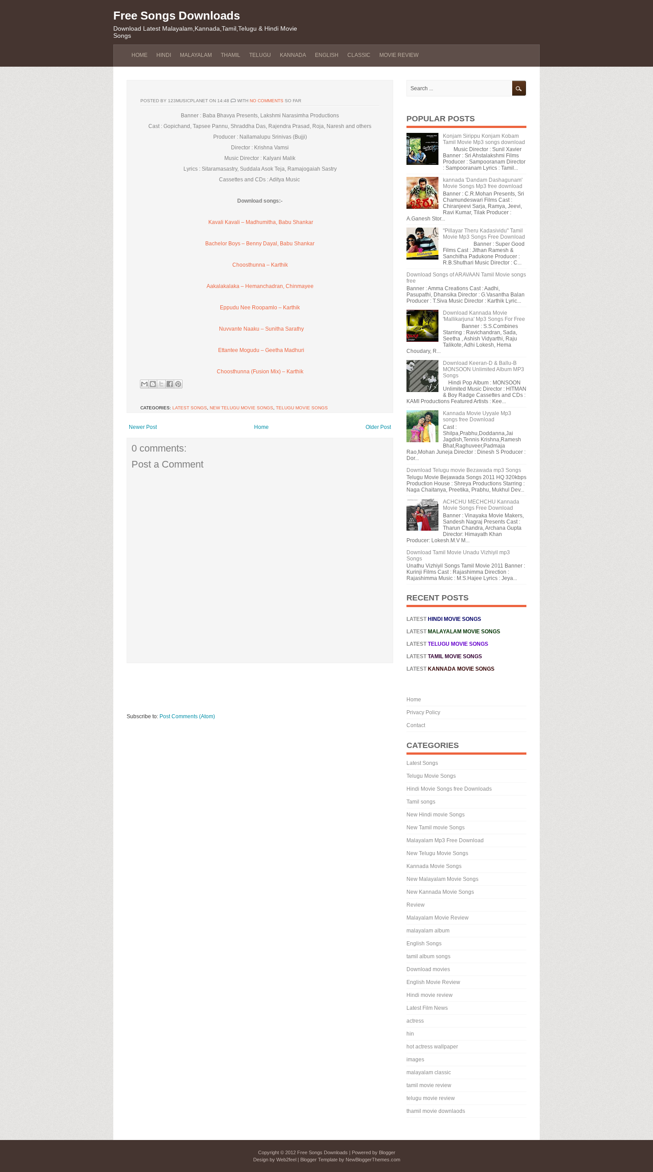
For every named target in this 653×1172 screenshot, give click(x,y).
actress (415, 1021)
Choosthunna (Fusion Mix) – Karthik (260, 371)
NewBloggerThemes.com (373, 1159)
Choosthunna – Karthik (260, 265)
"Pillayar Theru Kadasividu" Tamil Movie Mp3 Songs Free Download (484, 234)
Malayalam (196, 55)
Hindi (163, 55)
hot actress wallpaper (432, 1047)
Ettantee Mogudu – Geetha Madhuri (261, 350)
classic (358, 55)
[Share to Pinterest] (178, 384)
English (326, 55)
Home (139, 55)
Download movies (428, 969)
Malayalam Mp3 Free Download (445, 840)
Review (415, 905)
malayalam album (428, 931)
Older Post (378, 427)
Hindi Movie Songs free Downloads (449, 789)
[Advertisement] (288, 692)
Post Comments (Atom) (187, 716)
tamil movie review (428, 1085)
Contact (415, 725)
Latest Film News (427, 1008)
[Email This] (144, 384)
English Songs (424, 943)
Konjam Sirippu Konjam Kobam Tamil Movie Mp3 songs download (484, 139)
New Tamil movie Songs (435, 827)
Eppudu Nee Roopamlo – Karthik (260, 307)
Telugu (260, 55)
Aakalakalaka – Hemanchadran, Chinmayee (260, 286)
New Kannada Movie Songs (440, 892)
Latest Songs (189, 407)
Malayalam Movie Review (437, 918)
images (415, 1059)
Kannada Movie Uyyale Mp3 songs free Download (477, 416)
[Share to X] (161, 384)
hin (410, 1034)
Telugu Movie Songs (302, 407)
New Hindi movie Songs (435, 815)
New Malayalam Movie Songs (442, 879)
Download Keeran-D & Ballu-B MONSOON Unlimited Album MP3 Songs (483, 369)
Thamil (230, 55)
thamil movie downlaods (435, 1111)
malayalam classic (428, 1072)
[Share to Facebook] (169, 384)
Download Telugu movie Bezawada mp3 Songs (463, 470)
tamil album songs (428, 956)
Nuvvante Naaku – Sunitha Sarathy (261, 329)
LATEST (447, 644)
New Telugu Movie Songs (241, 407)
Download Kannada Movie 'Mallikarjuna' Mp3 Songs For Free (484, 316)
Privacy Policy (423, 712)
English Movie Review (433, 982)
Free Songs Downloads (176, 15)
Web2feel (286, 1159)
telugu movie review (430, 1098)
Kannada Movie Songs (434, 866)
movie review (398, 55)
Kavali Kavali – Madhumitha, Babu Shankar (260, 222)
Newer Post (143, 427)
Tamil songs (420, 802)
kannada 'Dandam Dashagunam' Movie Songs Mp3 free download (482, 183)
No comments (266, 100)
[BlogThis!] (152, 384)
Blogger (387, 1152)
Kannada (293, 55)
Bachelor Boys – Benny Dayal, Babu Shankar (260, 243)
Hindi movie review (429, 995)
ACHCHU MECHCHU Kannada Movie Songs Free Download (481, 505)
